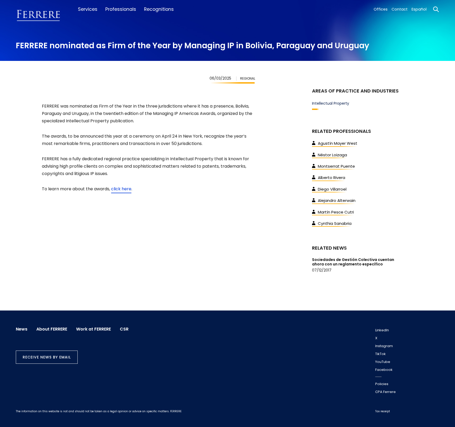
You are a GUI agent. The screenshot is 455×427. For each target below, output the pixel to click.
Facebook (384, 369)
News (21, 329)
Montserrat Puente (336, 166)
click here (121, 189)
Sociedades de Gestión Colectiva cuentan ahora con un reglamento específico (353, 262)
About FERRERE (51, 329)
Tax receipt (382, 411)
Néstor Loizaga (332, 155)
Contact (400, 9)
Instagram (384, 345)
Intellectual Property (330, 103)
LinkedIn (382, 330)
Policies (381, 383)
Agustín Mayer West (337, 143)
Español (419, 9)
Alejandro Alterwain (336, 200)
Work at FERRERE (93, 329)
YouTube (382, 361)
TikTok (380, 353)
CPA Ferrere (385, 391)
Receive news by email (47, 357)
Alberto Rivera (331, 177)
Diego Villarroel (332, 189)
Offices (381, 9)
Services (87, 9)
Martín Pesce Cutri (336, 212)
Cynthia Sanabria (335, 223)
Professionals (120, 9)
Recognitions (159, 9)
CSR (124, 329)
